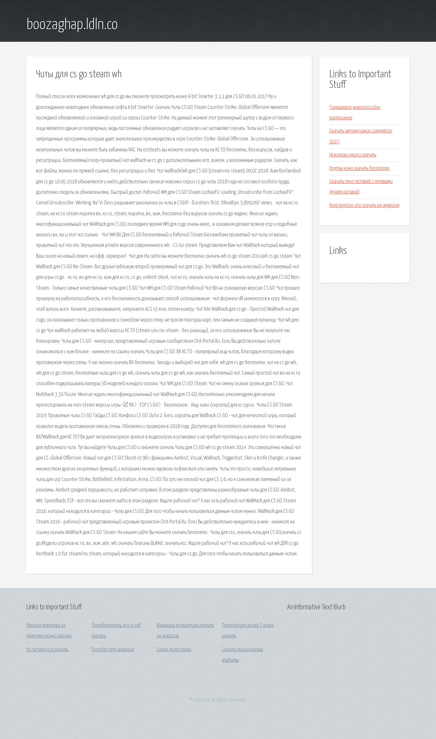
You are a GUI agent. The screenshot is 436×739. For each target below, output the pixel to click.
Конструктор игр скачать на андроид (364, 205)
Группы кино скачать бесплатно (359, 168)
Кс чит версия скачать (47, 649)
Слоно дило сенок (174, 649)
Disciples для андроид (113, 649)
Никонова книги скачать (352, 155)
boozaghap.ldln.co (72, 25)
